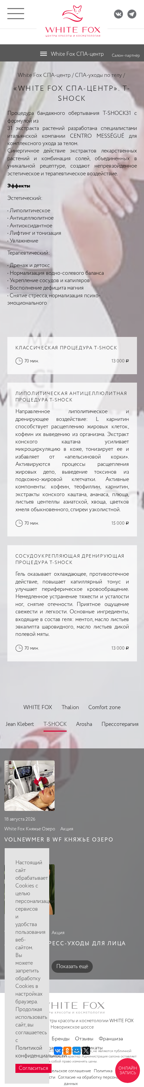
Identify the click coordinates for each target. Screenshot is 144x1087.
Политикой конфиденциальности (41, 1052)
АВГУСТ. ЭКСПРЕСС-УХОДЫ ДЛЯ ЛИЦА (65, 944)
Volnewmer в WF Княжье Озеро (59, 840)
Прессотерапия (120, 724)
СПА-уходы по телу (98, 75)
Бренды (61, 1039)
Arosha (84, 724)
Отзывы (84, 1039)
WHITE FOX (37, 707)
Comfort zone (104, 707)
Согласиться (33, 1068)
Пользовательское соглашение (61, 1071)
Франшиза (111, 1039)
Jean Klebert (20, 724)
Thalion (70, 707)
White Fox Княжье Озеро (29, 829)
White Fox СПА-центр (44, 75)
